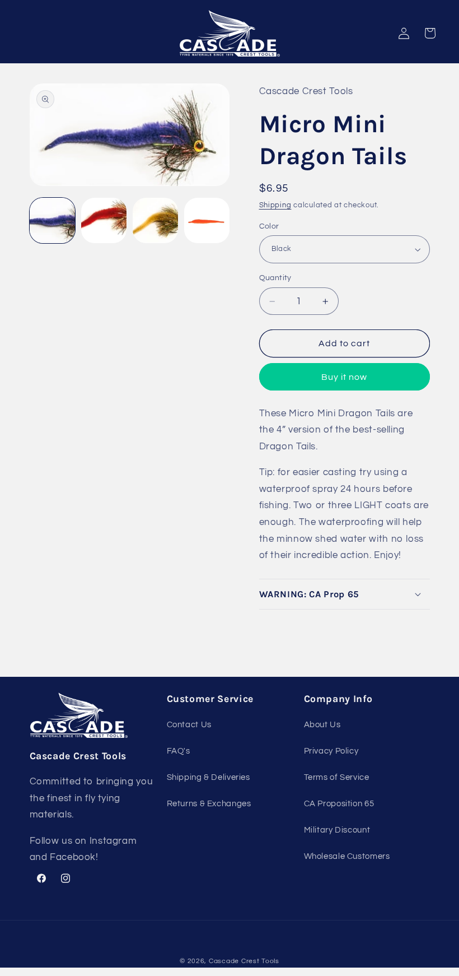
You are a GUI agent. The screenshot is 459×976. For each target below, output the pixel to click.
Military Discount (337, 830)
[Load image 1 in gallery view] (53, 221)
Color (269, 226)
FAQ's (178, 751)
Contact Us (189, 725)
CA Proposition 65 (339, 804)
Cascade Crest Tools (244, 961)
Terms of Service (336, 777)
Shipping (275, 205)
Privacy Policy (331, 751)
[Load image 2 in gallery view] (104, 221)
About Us (322, 725)
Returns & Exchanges (209, 804)
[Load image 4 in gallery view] (207, 221)
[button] (344, 594)
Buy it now (344, 377)
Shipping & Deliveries (208, 777)
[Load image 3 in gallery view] (156, 221)
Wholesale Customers (347, 856)
